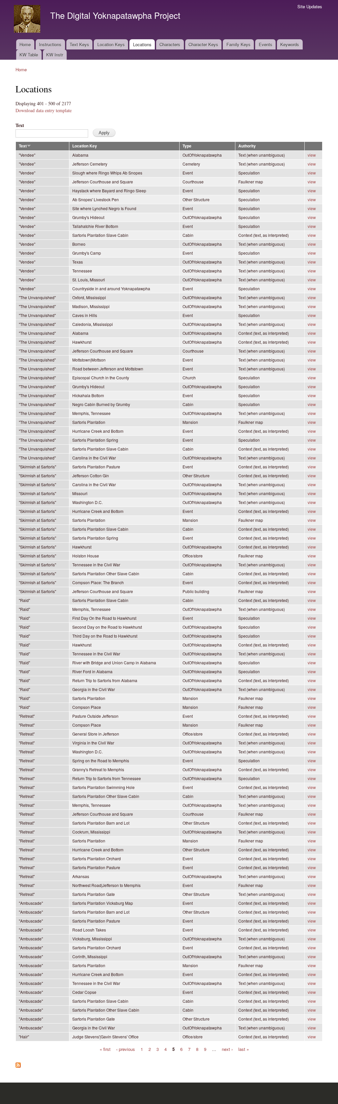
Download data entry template (44, 110)
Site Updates (309, 6)
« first (105, 1049)
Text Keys (79, 44)
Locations (142, 44)
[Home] (28, 19)
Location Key (84, 146)
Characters (169, 44)
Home (25, 44)
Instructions (50, 44)
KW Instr (54, 54)
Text (20, 125)
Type (187, 146)
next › (227, 1049)
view (312, 155)
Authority (247, 146)
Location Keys (111, 44)
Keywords (289, 44)
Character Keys (203, 44)
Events (265, 44)
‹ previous (125, 1049)
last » (243, 1049)
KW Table (28, 54)
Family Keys (238, 44)
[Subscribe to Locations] (18, 1063)
